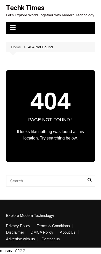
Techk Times (25, 8)
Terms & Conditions (53, 226)
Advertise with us (20, 239)
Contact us (50, 239)
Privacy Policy (18, 226)
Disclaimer (15, 232)
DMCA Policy (42, 232)
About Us (68, 232)
